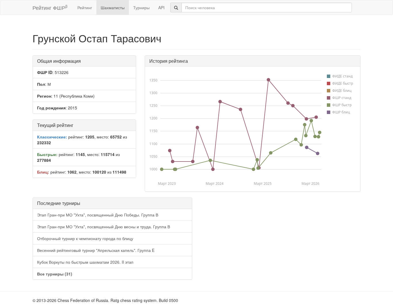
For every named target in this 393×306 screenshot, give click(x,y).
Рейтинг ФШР (50, 7)
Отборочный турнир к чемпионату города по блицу (85, 238)
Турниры (141, 7)
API (161, 7)
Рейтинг (84, 7)
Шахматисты (113, 7)
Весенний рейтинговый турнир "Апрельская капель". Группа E (95, 250)
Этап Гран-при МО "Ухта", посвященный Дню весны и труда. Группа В (103, 226)
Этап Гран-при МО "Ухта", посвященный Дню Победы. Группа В (97, 215)
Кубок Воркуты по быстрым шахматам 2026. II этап (85, 262)
